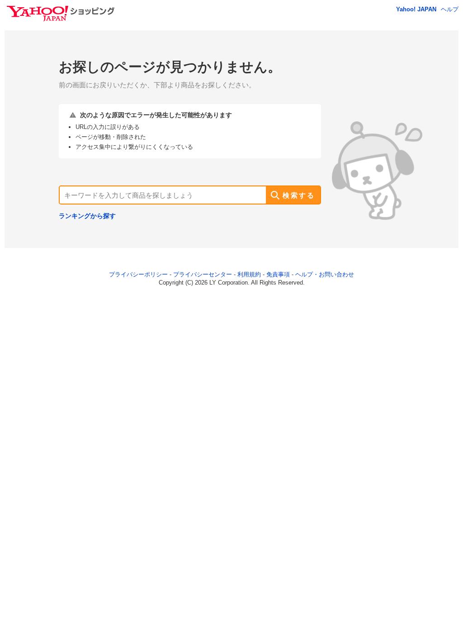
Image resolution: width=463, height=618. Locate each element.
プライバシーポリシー (138, 274)
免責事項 (278, 274)
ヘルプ (449, 9)
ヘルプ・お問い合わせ (324, 274)
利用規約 (249, 274)
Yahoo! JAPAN (416, 9)
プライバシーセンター (202, 274)
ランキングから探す (87, 215)
